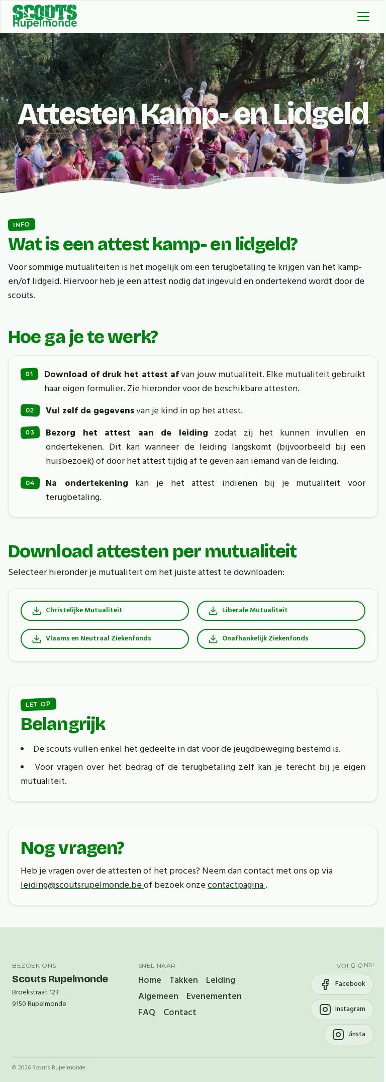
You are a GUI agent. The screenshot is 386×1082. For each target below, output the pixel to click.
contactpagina (236, 885)
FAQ (146, 1013)
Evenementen (214, 997)
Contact (180, 1013)
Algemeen (158, 997)
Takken (183, 981)
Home (149, 981)
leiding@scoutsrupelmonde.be (82, 885)
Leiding (220, 981)
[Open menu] (363, 16)
